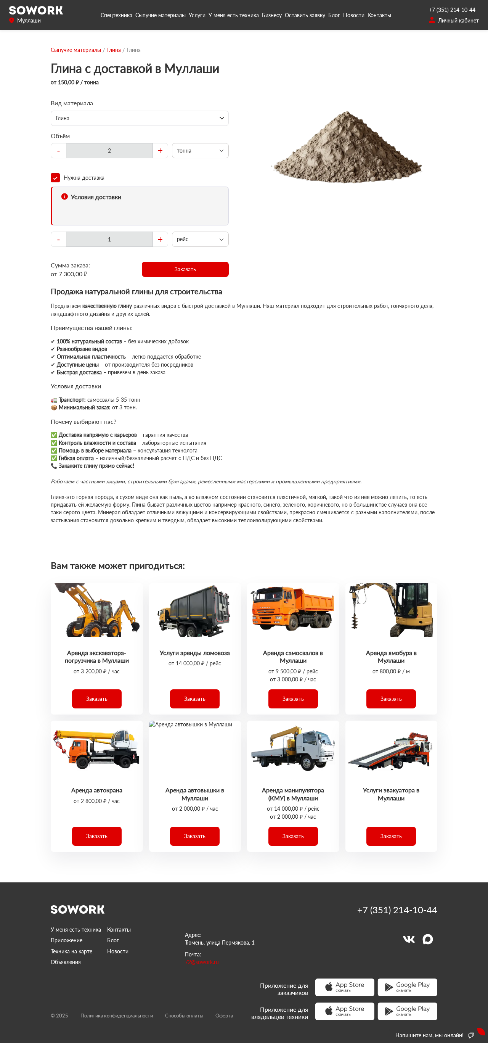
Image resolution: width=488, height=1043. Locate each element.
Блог (334, 15)
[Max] (427, 939)
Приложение (66, 940)
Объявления (66, 962)
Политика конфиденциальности (116, 1015)
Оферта (224, 1015)
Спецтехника (116, 15)
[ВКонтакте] (408, 939)
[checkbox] (140, 177)
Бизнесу (272, 15)
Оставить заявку (305, 15)
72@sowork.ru (202, 962)
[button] (185, 269)
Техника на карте (71, 951)
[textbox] (109, 150)
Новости (353, 15)
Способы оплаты (184, 1015)
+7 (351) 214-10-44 (452, 9)
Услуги (197, 15)
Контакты (379, 15)
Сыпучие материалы (160, 15)
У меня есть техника (234, 15)
